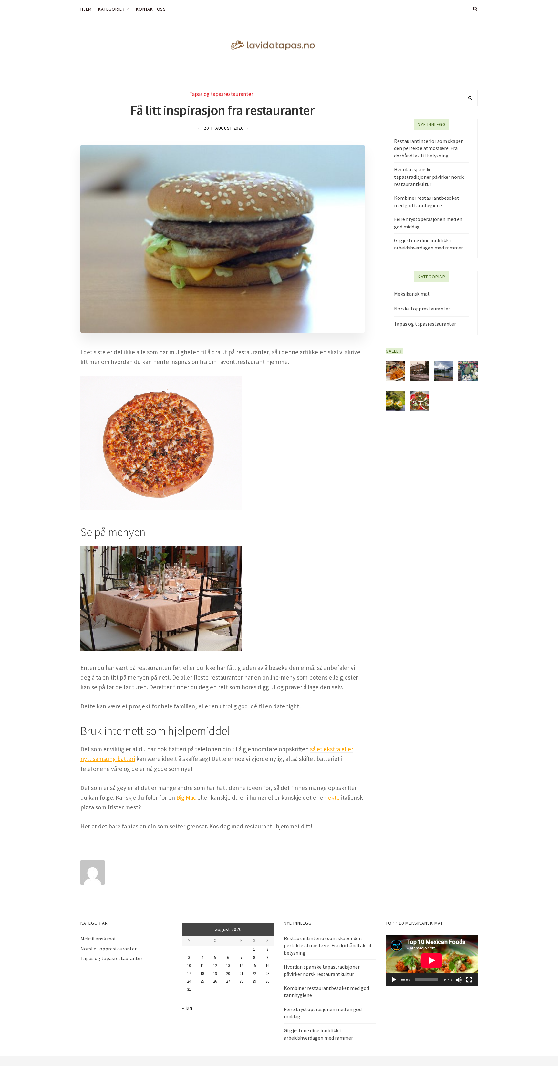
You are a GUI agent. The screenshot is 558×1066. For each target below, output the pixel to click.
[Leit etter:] (432, 98)
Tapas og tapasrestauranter (221, 93)
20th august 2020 (223, 128)
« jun (187, 1007)
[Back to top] (537, 1047)
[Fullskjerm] (469, 980)
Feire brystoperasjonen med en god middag (428, 222)
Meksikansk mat (412, 293)
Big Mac (186, 797)
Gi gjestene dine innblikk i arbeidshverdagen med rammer (428, 244)
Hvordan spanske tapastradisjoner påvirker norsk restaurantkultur (429, 176)
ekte (334, 797)
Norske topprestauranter (422, 308)
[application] (432, 960)
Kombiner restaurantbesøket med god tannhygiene (426, 201)
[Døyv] (459, 980)
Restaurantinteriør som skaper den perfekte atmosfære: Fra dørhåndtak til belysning (428, 148)
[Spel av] (394, 980)
